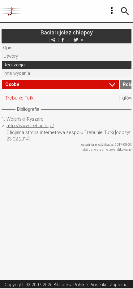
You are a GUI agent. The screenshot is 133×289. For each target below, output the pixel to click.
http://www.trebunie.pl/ (30, 125)
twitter (76, 39)
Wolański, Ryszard (25, 119)
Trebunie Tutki (19, 98)
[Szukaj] (125, 11)
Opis (7, 48)
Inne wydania (16, 73)
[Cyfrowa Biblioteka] (12, 11)
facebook (62, 39)
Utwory (10, 56)
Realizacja (13, 65)
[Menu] (112, 10)
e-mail (53, 39)
